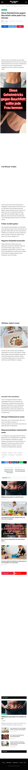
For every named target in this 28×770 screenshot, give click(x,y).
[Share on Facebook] (5, 26)
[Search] (26, 2)
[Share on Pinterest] (20, 26)
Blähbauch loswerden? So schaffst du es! (12, 497)
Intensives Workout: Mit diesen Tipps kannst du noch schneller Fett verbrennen (17, 743)
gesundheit (4, 454)
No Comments (20, 21)
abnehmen (4, 9)
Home (3, 762)
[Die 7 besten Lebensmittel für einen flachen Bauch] (14, 530)
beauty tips (23, 762)
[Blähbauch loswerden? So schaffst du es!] (14, 488)
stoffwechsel (19, 454)
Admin (6, 21)
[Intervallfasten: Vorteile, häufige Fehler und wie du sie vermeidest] (14, 508)
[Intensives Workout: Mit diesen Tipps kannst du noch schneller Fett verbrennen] (14, 552)
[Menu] (2, 2)
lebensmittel (11, 454)
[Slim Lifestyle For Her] (14, 2)
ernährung (19, 452)
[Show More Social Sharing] (25, 26)
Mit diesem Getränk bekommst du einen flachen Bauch (8, 471)
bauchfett (10, 452)
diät (15, 452)
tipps (3, 456)
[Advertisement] (14, 43)
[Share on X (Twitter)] (12, 26)
